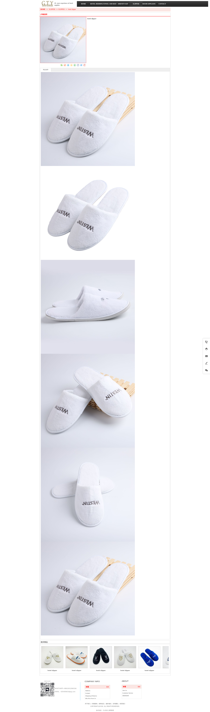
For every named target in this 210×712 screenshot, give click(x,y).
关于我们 (87, 703)
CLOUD (105, 710)
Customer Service (127, 693)
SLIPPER (52, 9)
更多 (107, 687)
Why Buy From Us (90, 698)
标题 (87, 687)
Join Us (124, 690)
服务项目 (108, 703)
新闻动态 (101, 703)
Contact (87, 693)
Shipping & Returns (91, 696)
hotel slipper (52, 670)
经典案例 (94, 703)
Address (87, 690)
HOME (42, 9)
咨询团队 (115, 703)
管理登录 (111, 710)
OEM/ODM (125, 695)
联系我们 (122, 703)
